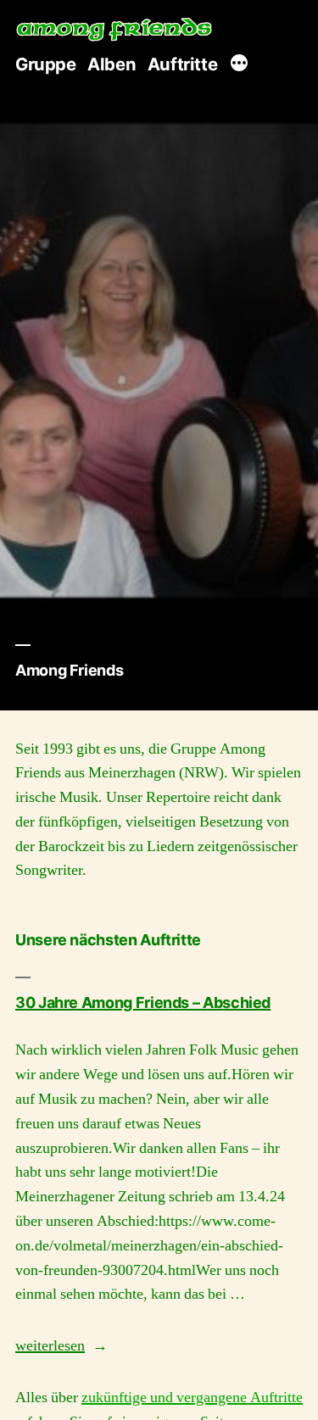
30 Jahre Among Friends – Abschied (143, 1002)
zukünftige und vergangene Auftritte (192, 1397)
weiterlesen (50, 1346)
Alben (111, 64)
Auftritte (182, 64)
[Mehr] (239, 65)
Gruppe (45, 64)
